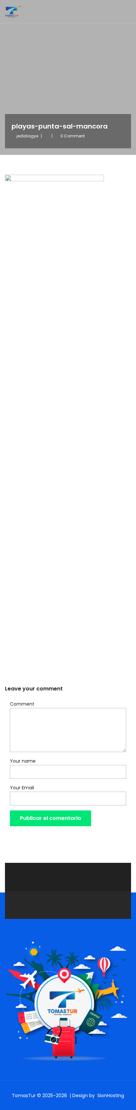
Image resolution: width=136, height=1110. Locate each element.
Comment (22, 704)
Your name (23, 761)
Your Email (22, 787)
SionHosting (110, 1095)
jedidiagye (27, 136)
